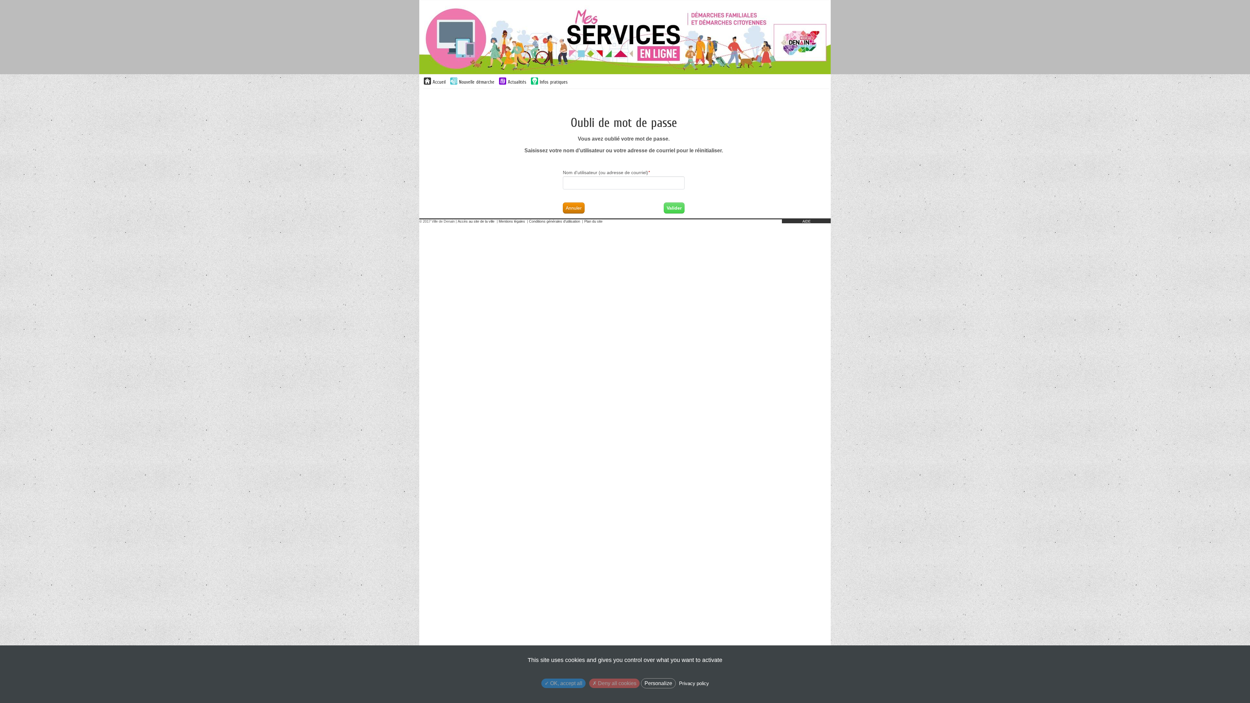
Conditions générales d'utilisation (554, 221)
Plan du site (593, 221)
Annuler (574, 208)
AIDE (806, 221)
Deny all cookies (616, 683)
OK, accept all (565, 683)
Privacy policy (694, 683)
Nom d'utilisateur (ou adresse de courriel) (606, 172)
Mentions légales (512, 221)
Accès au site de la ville (476, 221)
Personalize (658, 683)
